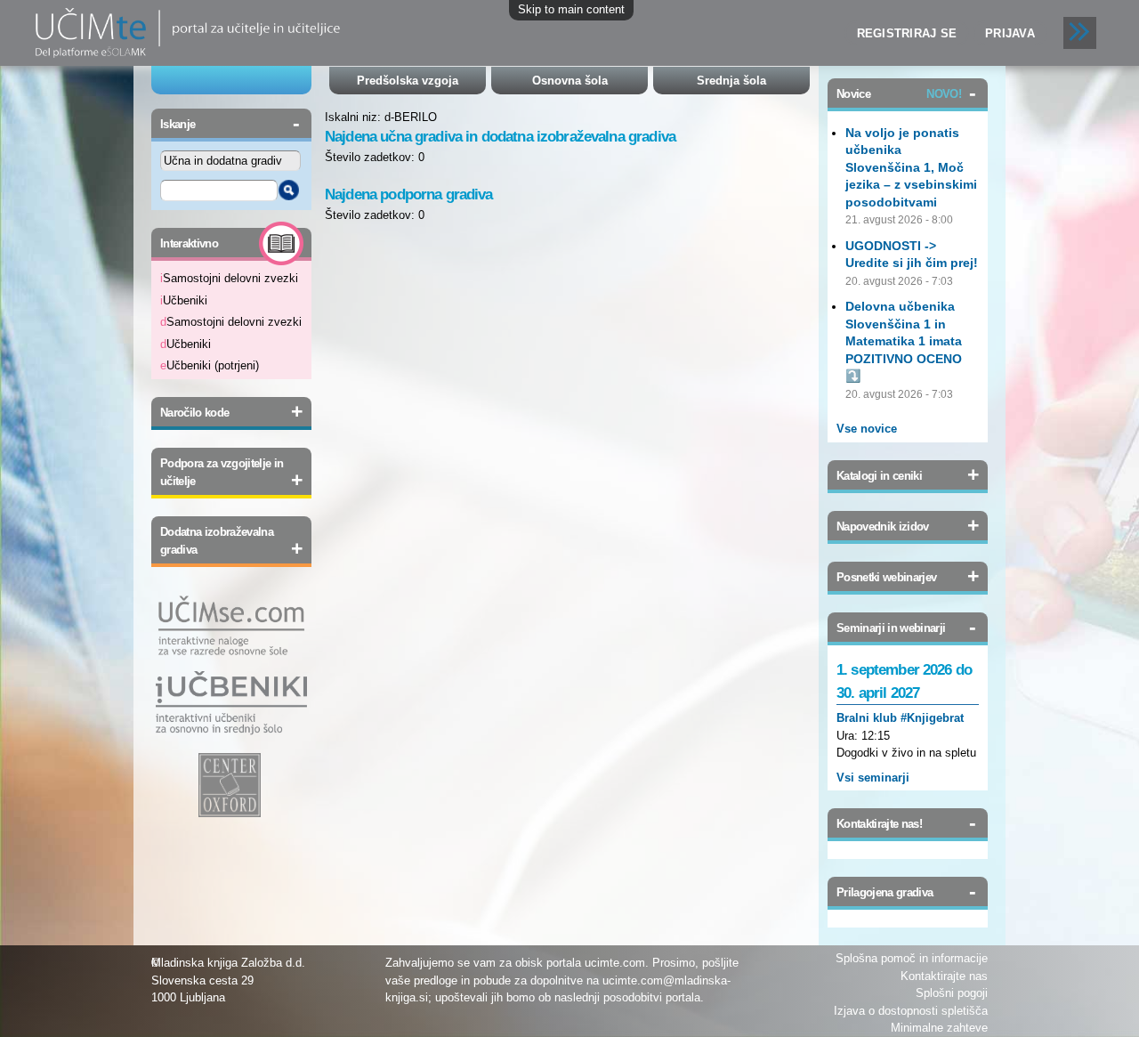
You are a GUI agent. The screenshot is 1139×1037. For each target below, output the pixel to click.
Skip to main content (571, 9)
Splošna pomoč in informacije (912, 958)
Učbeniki (183, 300)
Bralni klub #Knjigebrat (900, 718)
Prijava (1010, 33)
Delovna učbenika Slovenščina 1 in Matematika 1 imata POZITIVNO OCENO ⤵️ (903, 341)
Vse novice (866, 428)
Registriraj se (907, 33)
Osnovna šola (570, 80)
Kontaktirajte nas (944, 976)
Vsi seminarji (872, 777)
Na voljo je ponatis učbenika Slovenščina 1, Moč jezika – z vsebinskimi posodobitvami (911, 167)
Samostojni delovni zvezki (229, 278)
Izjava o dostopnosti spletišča (911, 1010)
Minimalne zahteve (939, 1027)
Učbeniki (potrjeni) (209, 365)
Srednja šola (731, 80)
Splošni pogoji (952, 993)
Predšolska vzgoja (407, 80)
